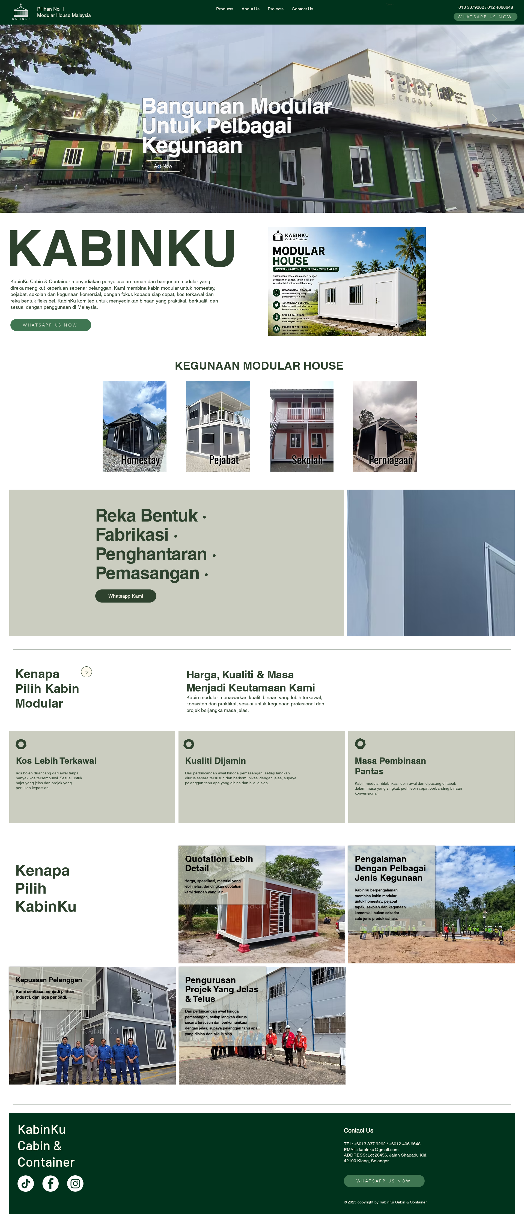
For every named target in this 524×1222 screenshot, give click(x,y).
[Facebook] (50, 1183)
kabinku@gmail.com (378, 1149)
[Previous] (29, 118)
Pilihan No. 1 (50, 9)
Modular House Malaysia (64, 15)
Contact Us (358, 1130)
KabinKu (43, 1129)
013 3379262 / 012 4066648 (485, 7)
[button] (391, 4)
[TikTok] (25, 1183)
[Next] (494, 118)
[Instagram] (75, 1183)
